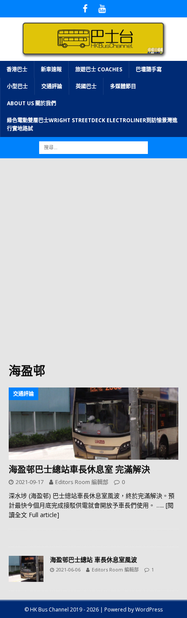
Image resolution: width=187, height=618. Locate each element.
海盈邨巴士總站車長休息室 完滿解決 (79, 469)
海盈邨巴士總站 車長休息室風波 (93, 559)
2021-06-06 (68, 569)
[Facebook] (85, 8)
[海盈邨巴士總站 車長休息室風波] (26, 569)
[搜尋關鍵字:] (93, 147)
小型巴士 (17, 86)
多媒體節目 (123, 86)
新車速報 (51, 69)
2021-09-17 (29, 482)
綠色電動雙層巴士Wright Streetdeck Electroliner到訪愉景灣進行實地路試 (92, 124)
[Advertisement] (93, 264)
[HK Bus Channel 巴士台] (93, 55)
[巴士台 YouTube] (102, 8)
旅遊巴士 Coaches (98, 69)
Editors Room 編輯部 (81, 482)
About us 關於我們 (31, 103)
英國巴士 (86, 86)
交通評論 (51, 86)
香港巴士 (17, 69)
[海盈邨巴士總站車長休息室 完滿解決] (93, 424)
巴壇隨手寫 (149, 69)
